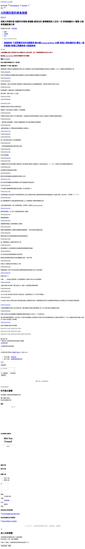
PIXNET (30, 526)
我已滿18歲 (4, 545)
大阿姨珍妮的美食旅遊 (14, 12)
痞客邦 (14, 352)
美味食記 (13, 357)
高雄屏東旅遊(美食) (16, 359)
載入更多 (3, 365)
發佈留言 (3, 375)
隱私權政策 (52, 526)
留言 (18, 352)
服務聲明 (58, 526)
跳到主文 (3, 17)
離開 (9, 545)
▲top (2, 362)
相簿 (5, 32)
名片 (5, 35)
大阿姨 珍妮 (4, 343)
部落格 (6, 34)
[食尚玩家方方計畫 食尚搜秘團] (10, 514)
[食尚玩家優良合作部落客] (9, 521)
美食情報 (14, 28)
